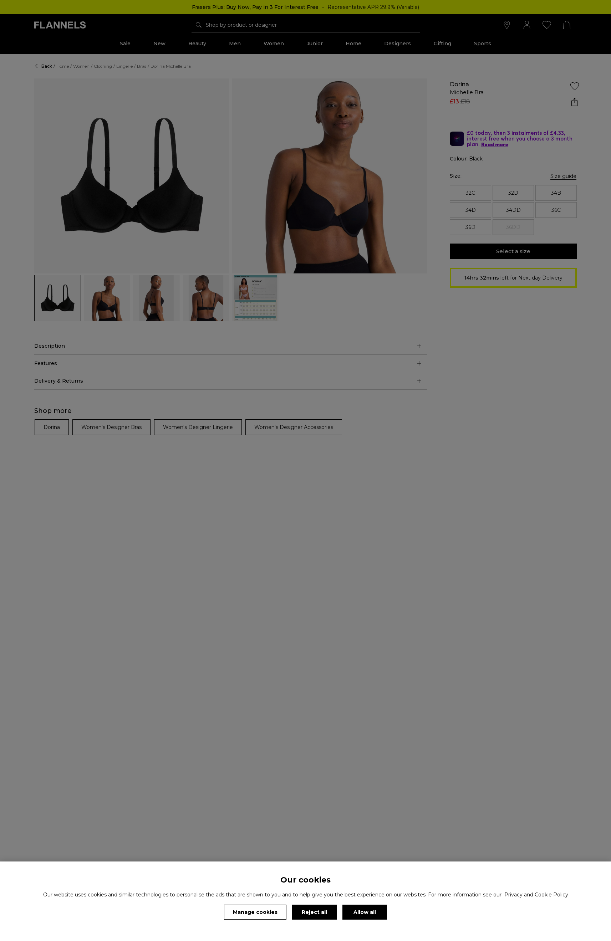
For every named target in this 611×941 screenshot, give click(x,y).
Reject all (314, 912)
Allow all (364, 912)
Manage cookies (255, 912)
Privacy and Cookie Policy (536, 894)
